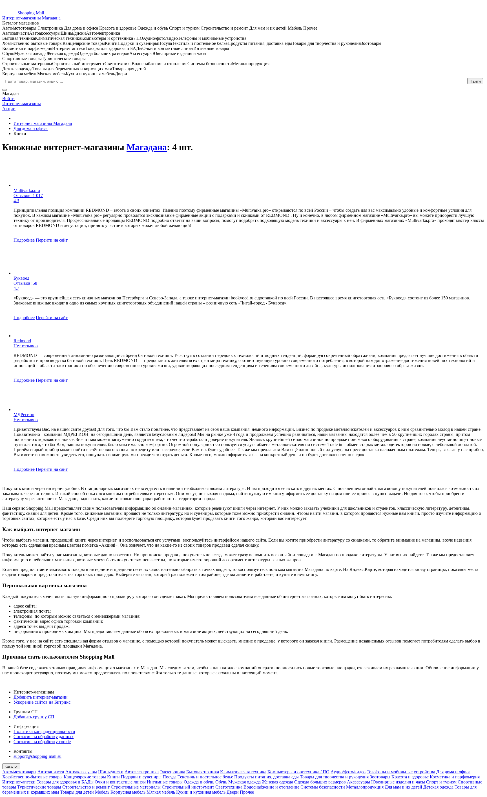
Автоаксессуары (81, 771)
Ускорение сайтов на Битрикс (42, 702)
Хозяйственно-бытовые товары (32, 776)
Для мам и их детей (403, 787)
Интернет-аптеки (19, 782)
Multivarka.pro (27, 190)
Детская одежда (438, 787)
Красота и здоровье (410, 776)
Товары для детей (77, 792)
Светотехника (228, 787)
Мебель (102, 792)
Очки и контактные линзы (120, 782)
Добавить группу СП (34, 716)
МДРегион (24, 414)
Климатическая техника (243, 771)
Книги (113, 776)
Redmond (22, 340)
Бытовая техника (202, 771)
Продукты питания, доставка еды (266, 776)
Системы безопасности (322, 787)
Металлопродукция (365, 787)
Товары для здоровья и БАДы (65, 782)
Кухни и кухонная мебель (200, 792)
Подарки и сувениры (141, 776)
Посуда (169, 776)
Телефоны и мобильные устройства (401, 771)
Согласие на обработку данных (44, 736)
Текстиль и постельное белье (205, 776)
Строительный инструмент (188, 787)
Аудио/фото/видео (348, 771)
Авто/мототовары (19, 771)
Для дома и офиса (453, 771)
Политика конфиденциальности (44, 731)
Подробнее (24, 240)
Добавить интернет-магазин (41, 697)
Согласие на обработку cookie (42, 741)
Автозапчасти (50, 771)
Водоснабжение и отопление (271, 787)
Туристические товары (39, 787)
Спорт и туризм (441, 782)
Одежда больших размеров (320, 782)
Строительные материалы (136, 787)
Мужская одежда (244, 782)
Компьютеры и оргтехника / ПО (298, 771)
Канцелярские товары (85, 776)
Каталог (11, 766)
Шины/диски (110, 771)
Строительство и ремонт (86, 787)
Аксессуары (358, 782)
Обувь (221, 782)
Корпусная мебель (127, 792)
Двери (233, 792)
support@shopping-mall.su (37, 756)
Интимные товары (165, 782)
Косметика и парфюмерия (455, 776)
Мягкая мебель (161, 792)
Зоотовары (380, 776)
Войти (8, 98)
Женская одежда (277, 782)
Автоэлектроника (142, 771)
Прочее (247, 792)
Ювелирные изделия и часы (398, 782)
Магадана (147, 147)
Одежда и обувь (199, 782)
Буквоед (21, 278)
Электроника (172, 771)
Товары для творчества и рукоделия (334, 776)
